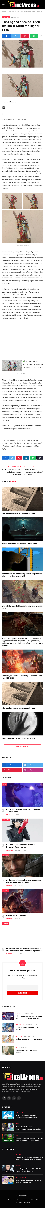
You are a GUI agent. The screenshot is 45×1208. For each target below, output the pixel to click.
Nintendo (6, 819)
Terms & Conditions (24, 1203)
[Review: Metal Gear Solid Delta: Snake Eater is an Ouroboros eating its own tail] (22, 865)
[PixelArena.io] (23, 4)
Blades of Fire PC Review (16, 915)
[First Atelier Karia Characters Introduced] (8, 1050)
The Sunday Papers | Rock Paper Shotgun (18, 513)
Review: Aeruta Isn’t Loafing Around (28, 1039)
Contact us (25, 1200)
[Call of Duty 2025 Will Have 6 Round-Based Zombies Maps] (22, 795)
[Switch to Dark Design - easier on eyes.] (42, 4)
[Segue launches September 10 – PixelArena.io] (8, 1027)
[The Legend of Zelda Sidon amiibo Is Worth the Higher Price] (22, 54)
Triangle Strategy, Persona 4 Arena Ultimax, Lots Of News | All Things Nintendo (28, 1018)
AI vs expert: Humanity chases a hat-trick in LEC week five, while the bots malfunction (29, 1160)
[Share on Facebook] (6, 36)
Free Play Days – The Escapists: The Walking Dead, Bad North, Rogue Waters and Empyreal (29, 1140)
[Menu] (3, 4)
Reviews (5, 855)
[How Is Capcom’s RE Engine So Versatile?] (22, 723)
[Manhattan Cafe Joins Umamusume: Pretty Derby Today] (8, 1127)
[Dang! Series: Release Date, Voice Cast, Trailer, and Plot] (8, 1180)
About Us (17, 1200)
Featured (6, 17)
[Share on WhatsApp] (34, 36)
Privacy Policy (35, 1200)
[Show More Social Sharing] (41, 36)
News (4, 784)
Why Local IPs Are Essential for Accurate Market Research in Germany (26, 1117)
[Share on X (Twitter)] (15, 36)
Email (22, 984)
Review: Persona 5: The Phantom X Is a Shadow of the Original (33, 472)
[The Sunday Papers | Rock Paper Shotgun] (22, 498)
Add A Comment (22, 747)
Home (9, 1200)
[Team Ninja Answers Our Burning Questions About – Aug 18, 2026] (22, 661)
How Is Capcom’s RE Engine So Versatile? (18, 738)
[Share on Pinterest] (25, 36)
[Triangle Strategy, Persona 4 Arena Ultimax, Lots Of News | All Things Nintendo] (8, 1016)
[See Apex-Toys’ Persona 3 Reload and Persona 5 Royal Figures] (22, 830)
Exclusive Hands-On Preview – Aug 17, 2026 (19, 543)
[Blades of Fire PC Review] (22, 901)
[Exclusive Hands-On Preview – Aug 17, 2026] (22, 529)
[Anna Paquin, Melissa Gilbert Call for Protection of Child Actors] (8, 1169)
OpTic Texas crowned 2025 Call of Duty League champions (11, 472)
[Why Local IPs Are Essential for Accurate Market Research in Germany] (8, 1115)
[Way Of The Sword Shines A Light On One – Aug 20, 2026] (22, 591)
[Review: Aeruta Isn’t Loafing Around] (8, 1039)
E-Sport (5, 923)
